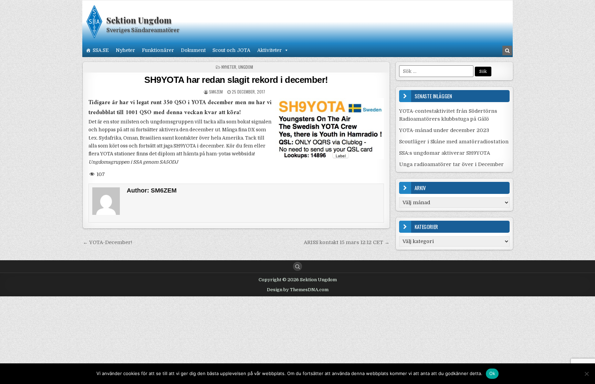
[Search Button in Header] (507, 50)
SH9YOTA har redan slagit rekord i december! (236, 80)
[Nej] (586, 373)
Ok (492, 373)
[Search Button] (297, 266)
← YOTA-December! (107, 242)
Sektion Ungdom (138, 19)
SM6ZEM (216, 92)
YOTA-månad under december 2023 (444, 130)
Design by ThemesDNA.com (297, 289)
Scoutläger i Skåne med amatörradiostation (454, 141)
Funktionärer (158, 50)
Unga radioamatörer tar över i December (451, 164)
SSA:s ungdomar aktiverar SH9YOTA (444, 153)
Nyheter (125, 50)
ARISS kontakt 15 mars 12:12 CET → (346, 242)
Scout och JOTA (231, 50)
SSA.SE (101, 50)
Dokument (193, 50)
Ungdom (245, 67)
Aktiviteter (269, 50)
